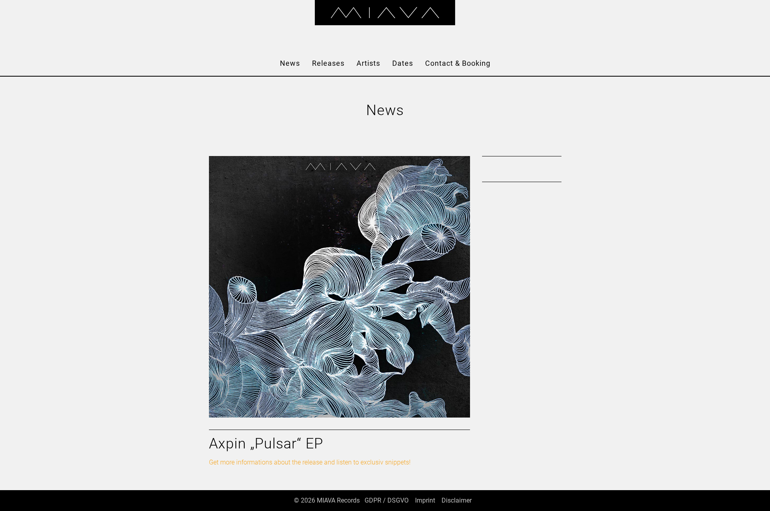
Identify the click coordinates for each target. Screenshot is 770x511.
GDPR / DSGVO (387, 500)
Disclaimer (457, 500)
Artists (368, 63)
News (290, 63)
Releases (328, 63)
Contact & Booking (457, 63)
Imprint (425, 500)
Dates (402, 63)
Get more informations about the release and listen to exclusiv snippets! (310, 462)
